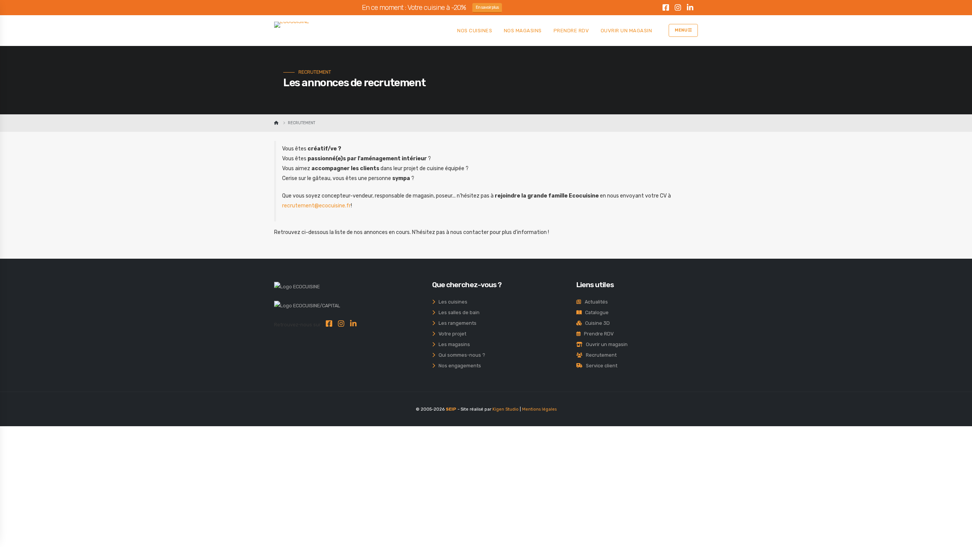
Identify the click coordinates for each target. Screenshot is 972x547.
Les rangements (456, 323)
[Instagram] (677, 8)
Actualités (594, 302)
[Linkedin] (690, 8)
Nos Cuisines (474, 30)
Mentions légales (539, 409)
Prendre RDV (597, 334)
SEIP (451, 409)
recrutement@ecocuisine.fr (316, 205)
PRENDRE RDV (571, 30)
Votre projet (450, 334)
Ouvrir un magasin (605, 344)
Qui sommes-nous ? (460, 355)
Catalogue (595, 312)
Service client (599, 365)
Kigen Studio (505, 409)
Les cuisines (451, 302)
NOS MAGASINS (523, 30)
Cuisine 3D (596, 323)
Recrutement (599, 355)
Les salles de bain (457, 312)
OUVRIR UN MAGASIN (626, 30)
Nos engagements (458, 365)
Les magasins (452, 344)
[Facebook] (665, 8)
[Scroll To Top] (958, 538)
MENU (681, 30)
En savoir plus (487, 7)
